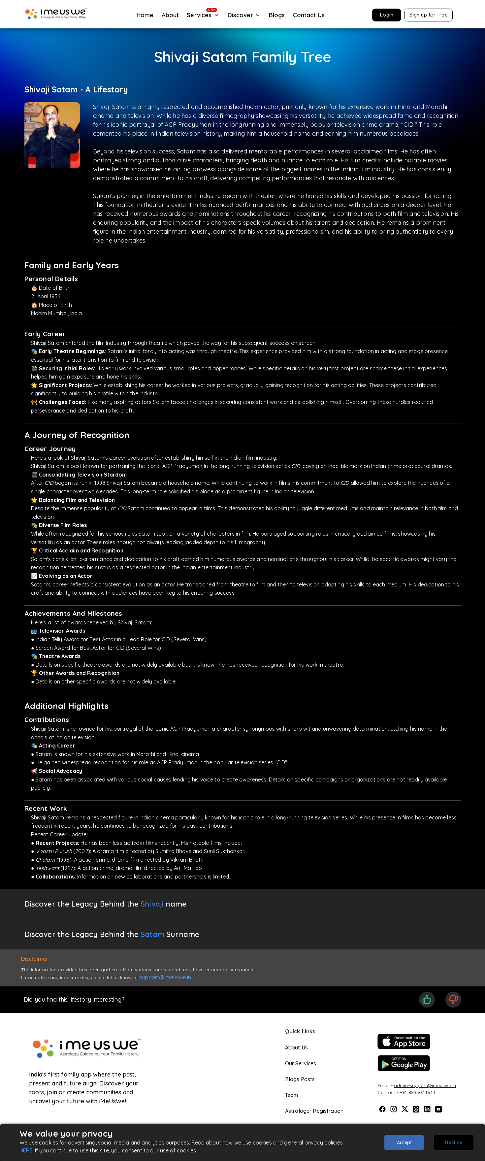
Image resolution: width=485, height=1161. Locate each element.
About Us (296, 1047)
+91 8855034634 (417, 1092)
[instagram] (394, 1109)
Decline (454, 1142)
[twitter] (405, 1109)
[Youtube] (438, 1109)
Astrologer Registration (314, 1111)
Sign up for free (428, 15)
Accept (404, 1142)
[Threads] (416, 1109)
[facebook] (382, 1109)
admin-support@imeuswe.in (425, 1085)
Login (386, 15)
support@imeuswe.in (165, 977)
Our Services (300, 1063)
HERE (26, 1150)
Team (291, 1095)
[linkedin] (427, 1109)
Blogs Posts (300, 1079)
